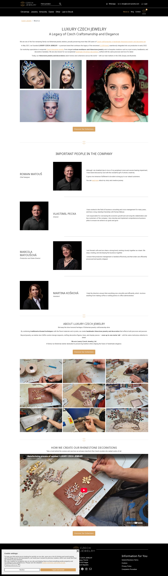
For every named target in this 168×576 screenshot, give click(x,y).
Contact (138, 12)
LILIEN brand (104, 46)
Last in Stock (67, 12)
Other (58, 12)
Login (145, 4)
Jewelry (34, 12)
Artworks (43, 12)
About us (126, 12)
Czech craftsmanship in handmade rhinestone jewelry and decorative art (121, 42)
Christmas (25, 12)
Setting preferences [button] (12, 565)
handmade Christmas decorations (87, 52)
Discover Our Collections (84, 129)
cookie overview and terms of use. (54, 563)
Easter (51, 12)
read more (95, 180)
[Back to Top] (165, 573)
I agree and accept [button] (58, 570)
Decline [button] (22, 570)
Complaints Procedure (129, 569)
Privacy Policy (126, 566)
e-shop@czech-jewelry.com (129, 4)
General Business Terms (130, 560)
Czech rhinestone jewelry (55, 49)
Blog (132, 12)
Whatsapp (112, 4)
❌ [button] (77, 551)
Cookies (124, 563)
